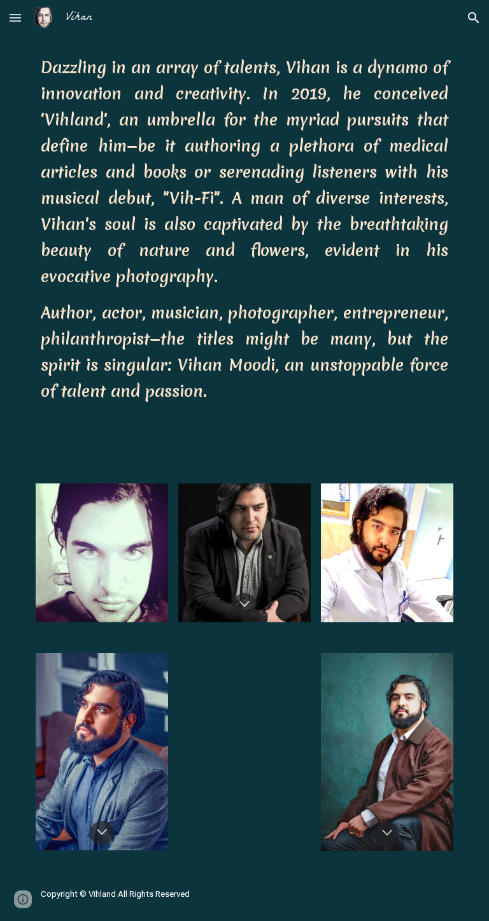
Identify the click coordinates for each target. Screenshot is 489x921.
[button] (15, 17)
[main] (244, 231)
